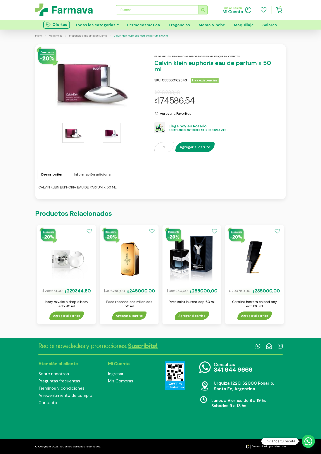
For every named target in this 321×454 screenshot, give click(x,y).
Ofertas (234, 56)
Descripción (51, 174)
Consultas (233, 368)
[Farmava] (67, 10)
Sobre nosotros (53, 374)
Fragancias (179, 25)
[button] (172, 113)
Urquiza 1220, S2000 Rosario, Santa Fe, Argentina (244, 386)
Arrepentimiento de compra (65, 395)
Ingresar (116, 374)
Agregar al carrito (195, 147)
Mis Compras (120, 381)
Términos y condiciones (61, 388)
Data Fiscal (175, 375)
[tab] (52, 174)
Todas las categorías (95, 25)
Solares (269, 25)
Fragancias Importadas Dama (88, 35)
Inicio (38, 35)
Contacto (47, 402)
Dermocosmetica (143, 25)
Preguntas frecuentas (59, 381)
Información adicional (92, 174)
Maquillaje (244, 25)
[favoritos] (264, 10)
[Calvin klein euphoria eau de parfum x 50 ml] (92, 81)
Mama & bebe (212, 25)
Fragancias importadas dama (193, 56)
